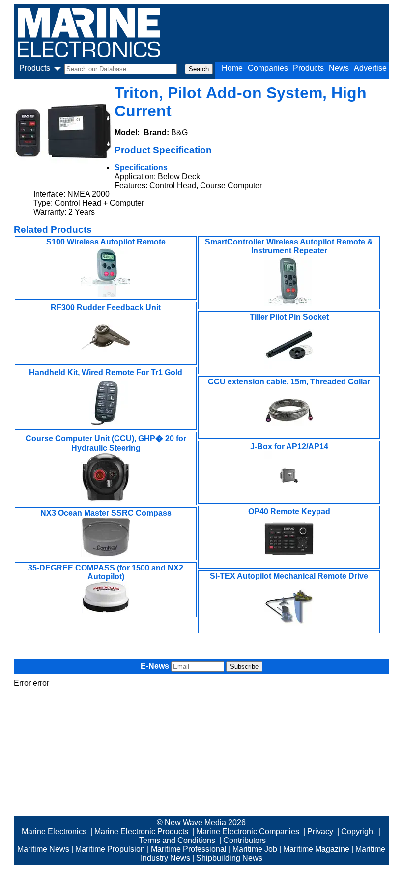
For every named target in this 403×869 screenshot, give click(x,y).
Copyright (358, 831)
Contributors (244, 840)
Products (308, 68)
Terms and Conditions (177, 840)
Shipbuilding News (229, 858)
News (339, 68)
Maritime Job (254, 849)
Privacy (320, 831)
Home (232, 68)
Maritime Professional (189, 849)
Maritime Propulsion (110, 849)
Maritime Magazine (316, 849)
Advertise (370, 68)
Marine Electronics (54, 831)
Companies (268, 68)
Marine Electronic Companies (247, 831)
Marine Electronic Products (141, 831)
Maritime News (43, 849)
